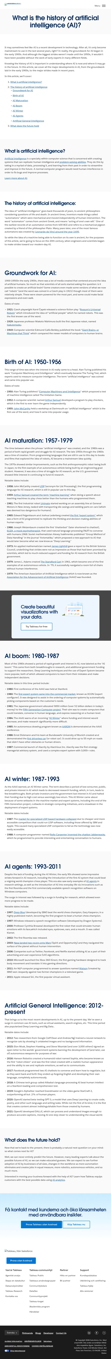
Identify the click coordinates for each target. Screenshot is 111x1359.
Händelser (34, 1311)
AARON (66, 726)
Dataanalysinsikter (14, 1286)
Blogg (38, 1333)
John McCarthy (22, 408)
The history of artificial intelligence (28, 87)
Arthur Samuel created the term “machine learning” (42, 494)
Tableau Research (13, 1291)
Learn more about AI (16, 178)
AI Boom (17, 105)
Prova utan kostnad (21, 1260)
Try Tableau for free (36, 626)
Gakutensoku (14, 324)
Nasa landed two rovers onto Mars (32, 942)
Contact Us (61, 1333)
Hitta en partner (67, 1275)
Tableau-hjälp (86, 1286)
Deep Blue (19, 912)
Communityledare (38, 1286)
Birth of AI (18, 95)
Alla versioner (86, 1291)
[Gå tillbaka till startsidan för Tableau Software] (15, 3)
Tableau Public (36, 1275)
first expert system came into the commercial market (46, 694)
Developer (48, 1333)
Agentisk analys (12, 1275)
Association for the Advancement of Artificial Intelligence (38, 577)
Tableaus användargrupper (42, 1280)
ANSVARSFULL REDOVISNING (17, 1346)
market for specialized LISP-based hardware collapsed (47, 819)
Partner (64, 1270)
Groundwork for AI (23, 90)
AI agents (91, 881)
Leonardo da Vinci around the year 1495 (57, 231)
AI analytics (58, 1179)
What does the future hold (24, 125)
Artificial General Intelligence (28, 120)
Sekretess (48, 1341)
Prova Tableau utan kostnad (41, 1224)
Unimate (45, 503)
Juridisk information (13, 1341)
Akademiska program (39, 1306)
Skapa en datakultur (15, 1280)
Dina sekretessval (17, 1350)
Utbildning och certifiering (93, 1280)
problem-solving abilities (73, 162)
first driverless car (36, 738)
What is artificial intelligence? (26, 82)
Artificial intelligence (15, 158)
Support (84, 1270)
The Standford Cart (51, 561)
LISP (42, 486)
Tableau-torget (36, 1301)
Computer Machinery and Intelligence (60, 391)
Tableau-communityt (40, 1270)
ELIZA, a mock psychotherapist (23, 530)
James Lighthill (59, 546)
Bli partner (65, 1280)
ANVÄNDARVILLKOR (32, 1341)
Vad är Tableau (13, 1270)
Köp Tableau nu (76, 1224)
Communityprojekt (38, 1296)
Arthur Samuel (53, 400)
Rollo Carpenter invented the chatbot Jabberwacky (77, 834)
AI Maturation (20, 100)
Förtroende (27, 1333)
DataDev (33, 1291)
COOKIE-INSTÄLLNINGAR (42, 1346)
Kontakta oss (11, 1296)
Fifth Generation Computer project (42, 709)
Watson (83, 968)
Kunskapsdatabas (88, 1275)
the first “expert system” (83, 515)
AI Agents (18, 115)
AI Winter (18, 110)
